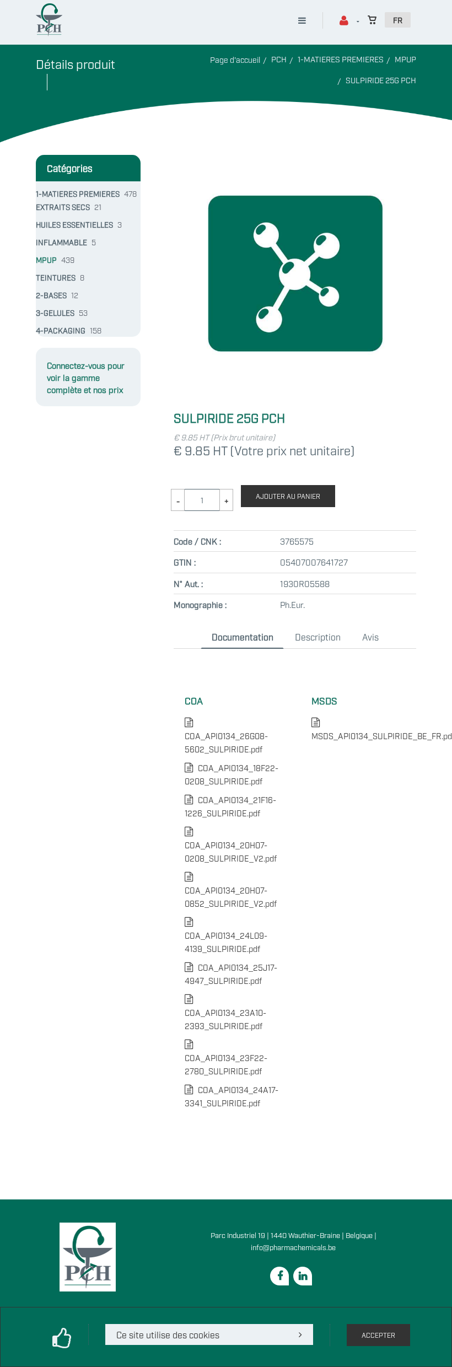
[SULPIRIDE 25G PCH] (295, 161)
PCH (279, 58)
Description (318, 636)
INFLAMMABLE (61, 242)
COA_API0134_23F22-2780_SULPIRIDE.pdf (226, 1057)
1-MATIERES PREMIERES (341, 58)
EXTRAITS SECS (63, 206)
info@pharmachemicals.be (293, 1246)
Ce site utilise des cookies (167, 1334)
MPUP (405, 58)
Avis (370, 636)
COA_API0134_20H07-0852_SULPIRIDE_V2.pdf (231, 890)
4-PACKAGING (60, 330)
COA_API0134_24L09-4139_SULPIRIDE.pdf (226, 935)
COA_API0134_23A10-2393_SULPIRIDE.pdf (225, 1012)
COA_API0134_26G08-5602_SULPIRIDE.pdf (226, 736)
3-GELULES (55, 312)
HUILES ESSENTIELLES (74, 224)
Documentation (242, 636)
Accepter (378, 1335)
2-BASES (51, 294)
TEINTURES (56, 277)
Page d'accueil (235, 59)
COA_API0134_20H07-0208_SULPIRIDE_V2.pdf (231, 845)
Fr (397, 19)
